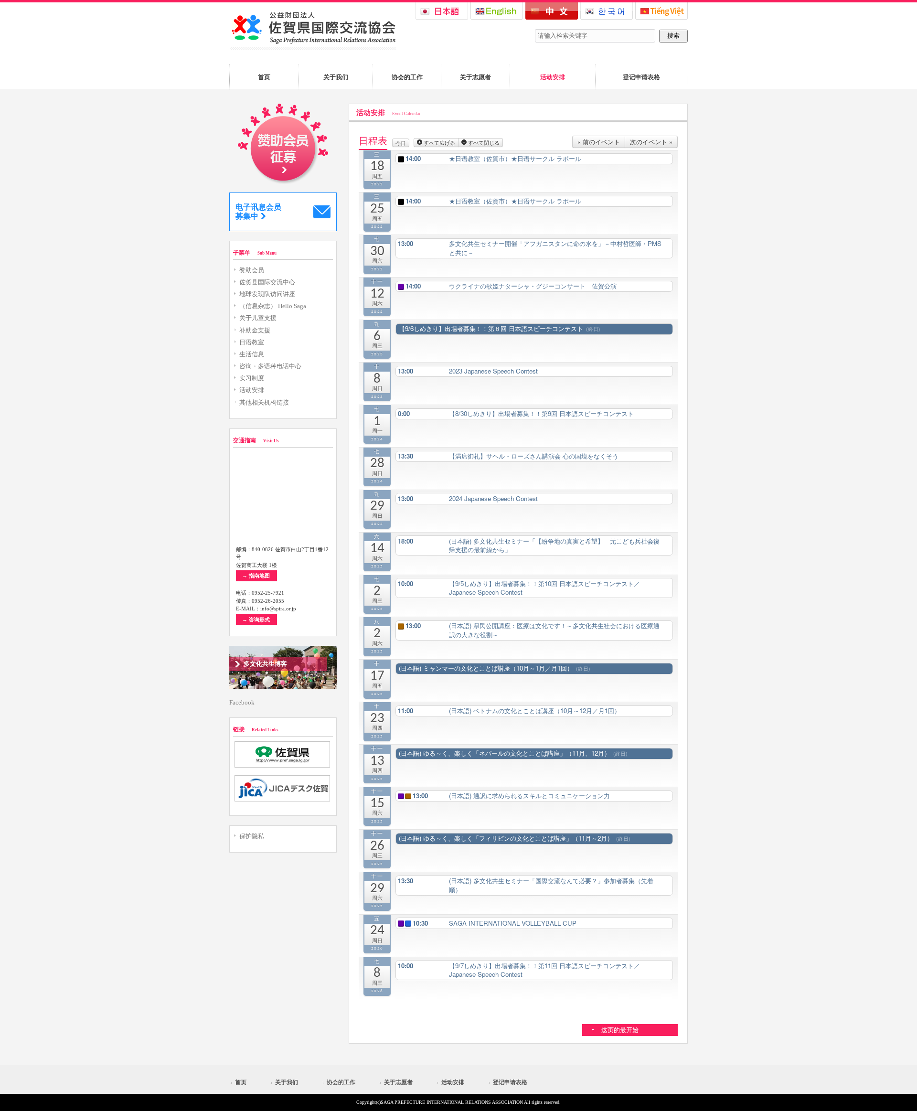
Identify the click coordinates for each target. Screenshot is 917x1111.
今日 (400, 143)
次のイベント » (651, 141)
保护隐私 (251, 836)
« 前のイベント (598, 141)
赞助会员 (251, 270)
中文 (551, 11)
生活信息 (251, 354)
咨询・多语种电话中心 (270, 366)
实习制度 (251, 378)
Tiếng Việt (661, 11)
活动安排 (251, 390)
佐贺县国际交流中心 (267, 282)
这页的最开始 (620, 1030)
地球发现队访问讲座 (267, 294)
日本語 (442, 11)
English (496, 11)
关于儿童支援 (258, 318)
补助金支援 (254, 330)
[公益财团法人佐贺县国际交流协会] (312, 48)
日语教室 (251, 342)
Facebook (242, 702)
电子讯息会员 (258, 211)
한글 (606, 11)
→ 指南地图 (256, 575)
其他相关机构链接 (264, 402)
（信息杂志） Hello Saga (272, 306)
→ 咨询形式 (256, 619)
